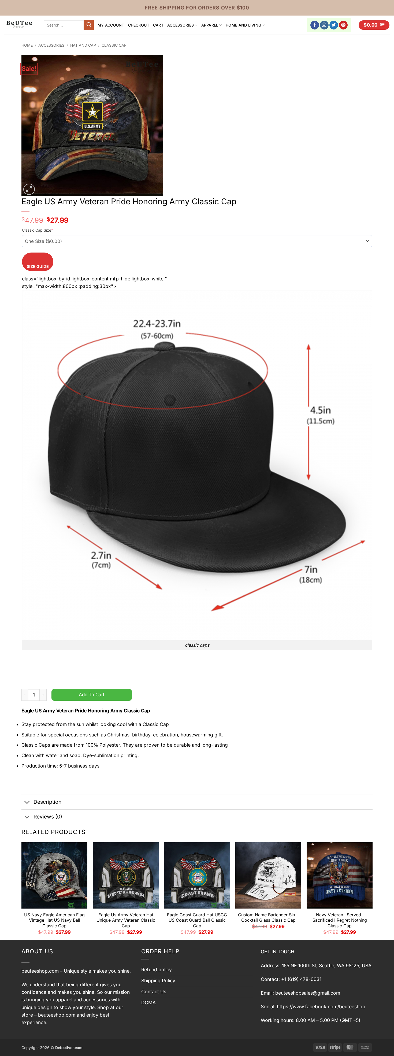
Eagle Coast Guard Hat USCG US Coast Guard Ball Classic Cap (197, 920)
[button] (374, 25)
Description (47, 802)
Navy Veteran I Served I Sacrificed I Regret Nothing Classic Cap (340, 920)
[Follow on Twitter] (333, 25)
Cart (158, 25)
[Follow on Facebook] (314, 25)
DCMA (148, 1002)
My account (111, 25)
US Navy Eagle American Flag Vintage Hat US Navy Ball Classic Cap (54, 920)
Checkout (138, 25)
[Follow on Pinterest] (343, 25)
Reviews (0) (48, 816)
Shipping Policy (158, 980)
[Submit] (89, 25)
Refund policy (156, 969)
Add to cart (92, 694)
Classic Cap (114, 45)
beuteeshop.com (40, 971)
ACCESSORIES (180, 25)
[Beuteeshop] (20, 25)
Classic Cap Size (37, 230)
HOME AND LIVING (243, 25)
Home (27, 45)
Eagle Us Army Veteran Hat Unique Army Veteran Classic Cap (125, 920)
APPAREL (209, 25)
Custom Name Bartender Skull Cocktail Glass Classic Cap (268, 917)
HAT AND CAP (83, 45)
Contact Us (153, 991)
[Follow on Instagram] (324, 25)
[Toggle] (27, 802)
